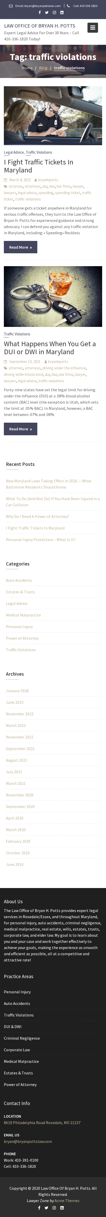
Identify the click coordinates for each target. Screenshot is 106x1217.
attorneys (33, 186)
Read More (18, 247)
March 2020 (16, 829)
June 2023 (14, 702)
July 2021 (14, 771)
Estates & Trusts (20, 591)
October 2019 (18, 852)
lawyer (78, 186)
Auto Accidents (19, 580)
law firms (64, 186)
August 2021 (16, 760)
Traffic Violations (39, 152)
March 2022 (16, 725)
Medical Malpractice (23, 615)
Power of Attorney (22, 638)
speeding (45, 192)
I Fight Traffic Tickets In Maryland (38, 166)
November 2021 (19, 737)
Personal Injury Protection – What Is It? (41, 539)
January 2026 (17, 690)
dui (44, 186)
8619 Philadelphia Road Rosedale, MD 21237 (42, 1122)
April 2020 (14, 818)
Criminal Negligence (22, 1037)
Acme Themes (67, 1200)
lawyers (10, 192)
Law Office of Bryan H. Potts (39, 25)
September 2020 (20, 806)
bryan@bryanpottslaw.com (28, 1141)
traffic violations (28, 199)
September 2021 (20, 748)
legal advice (27, 192)
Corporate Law (17, 1049)
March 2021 (16, 783)
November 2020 (19, 794)
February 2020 (18, 841)
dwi (52, 186)
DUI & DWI (13, 1026)
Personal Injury (19, 626)
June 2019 (14, 864)
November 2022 (19, 713)
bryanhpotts (48, 179)
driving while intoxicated (23, 374)
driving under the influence (64, 368)
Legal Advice (14, 152)
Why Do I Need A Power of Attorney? (37, 516)
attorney (16, 186)
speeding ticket (67, 192)
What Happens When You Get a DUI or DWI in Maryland (50, 347)
